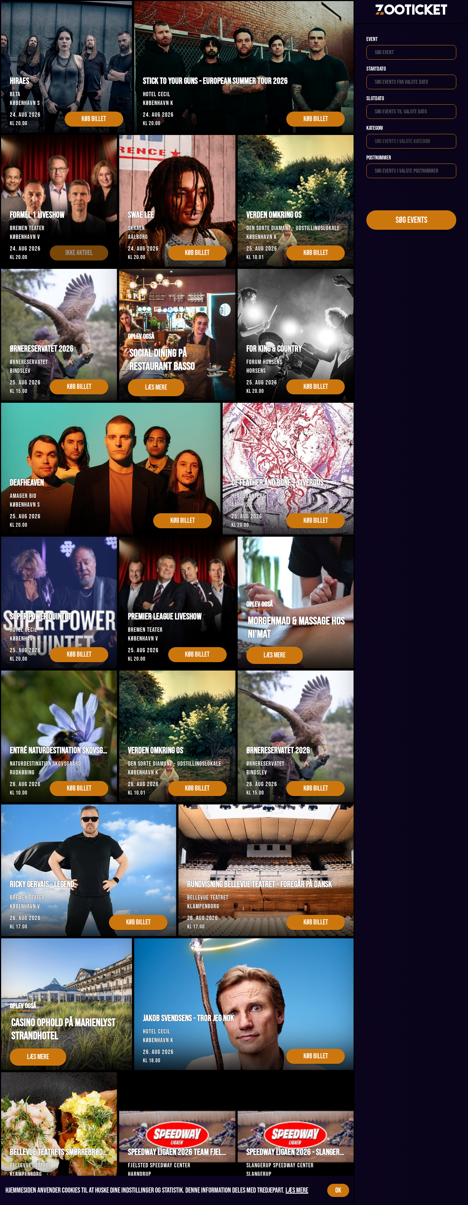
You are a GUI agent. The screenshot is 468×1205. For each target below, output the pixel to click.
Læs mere (297, 1190)
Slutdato (375, 98)
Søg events (411, 220)
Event (372, 39)
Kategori (374, 128)
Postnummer (378, 157)
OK (338, 1190)
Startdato (376, 68)
